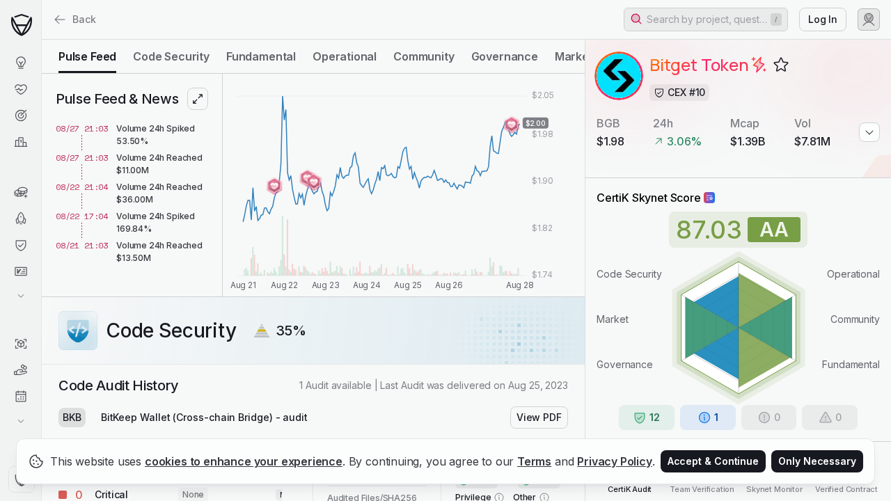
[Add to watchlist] (781, 64)
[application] (404, 185)
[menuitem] (20, 62)
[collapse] (41, 40)
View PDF (539, 417)
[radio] (87, 56)
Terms (534, 461)
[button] (706, 19)
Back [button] (84, 19)
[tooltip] (758, 64)
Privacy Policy (614, 461)
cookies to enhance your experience (243, 461)
